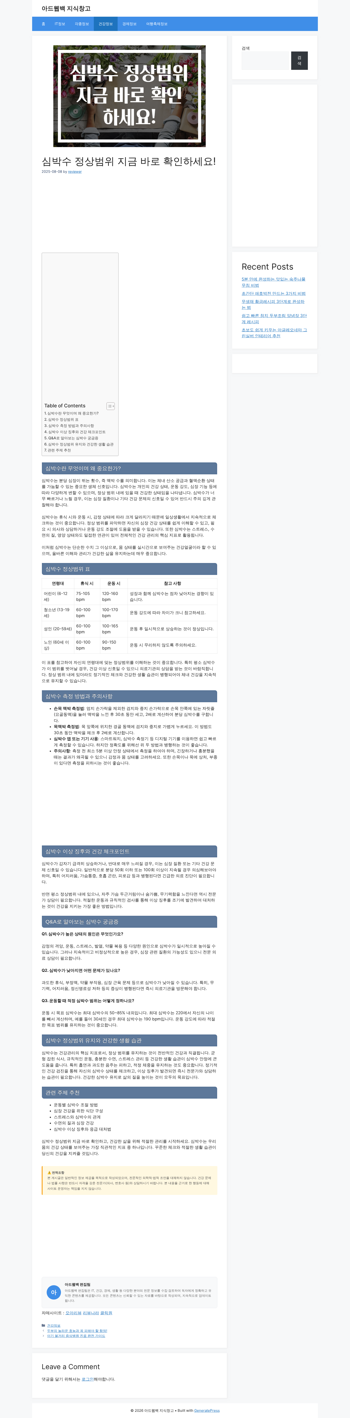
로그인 (88, 1379)
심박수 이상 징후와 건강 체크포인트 (77, 432)
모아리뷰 (73, 1312)
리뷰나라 (91, 1312)
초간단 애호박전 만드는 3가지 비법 (274, 293)
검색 (246, 48)
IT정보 (60, 23)
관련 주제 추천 (59, 450)
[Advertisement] (129, 211)
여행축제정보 (157, 23)
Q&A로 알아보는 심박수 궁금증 (73, 438)
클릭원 (106, 1312)
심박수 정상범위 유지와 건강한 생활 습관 (81, 444)
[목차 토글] (108, 406)
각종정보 (82, 23)
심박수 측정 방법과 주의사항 (71, 425)
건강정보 (106, 23)
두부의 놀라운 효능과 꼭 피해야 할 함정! (77, 1331)
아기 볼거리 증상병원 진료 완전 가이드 (76, 1336)
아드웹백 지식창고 (66, 8)
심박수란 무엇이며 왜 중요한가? (73, 413)
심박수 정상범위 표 (63, 419)
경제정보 (129, 23)
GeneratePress (207, 1410)
